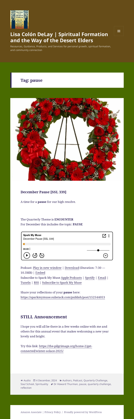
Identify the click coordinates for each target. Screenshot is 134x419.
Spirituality (41, 384)
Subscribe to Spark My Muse (62, 282)
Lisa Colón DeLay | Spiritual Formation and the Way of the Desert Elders (59, 37)
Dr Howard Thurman (66, 384)
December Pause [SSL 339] (43, 192)
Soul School (27, 384)
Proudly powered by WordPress (83, 412)
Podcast (77, 380)
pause (82, 384)
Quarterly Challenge (95, 380)
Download (72, 268)
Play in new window (47, 268)
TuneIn (26, 282)
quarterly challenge (99, 384)
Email (102, 278)
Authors (67, 380)
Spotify (90, 278)
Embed (40, 273)
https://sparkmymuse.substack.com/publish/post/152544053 (63, 297)
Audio (27, 380)
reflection (26, 387)
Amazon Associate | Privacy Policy (41, 412)
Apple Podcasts (71, 278)
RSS (36, 282)
